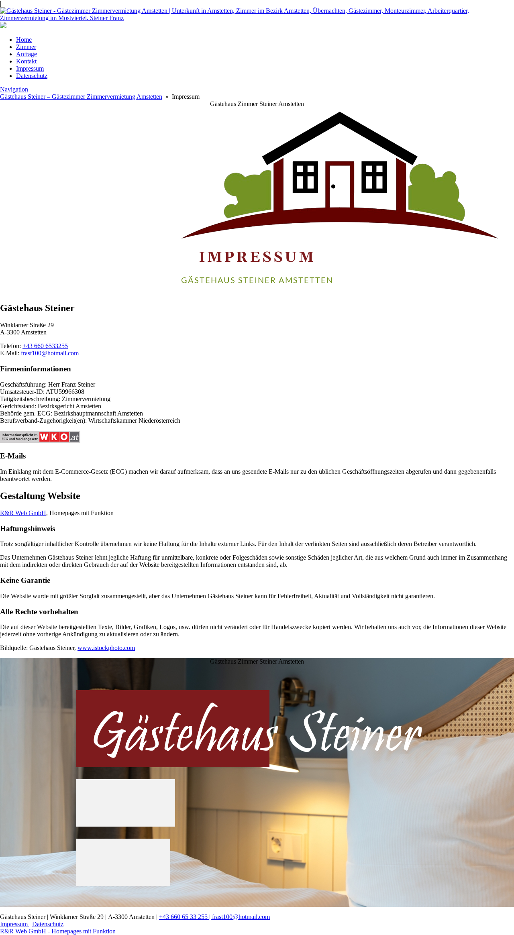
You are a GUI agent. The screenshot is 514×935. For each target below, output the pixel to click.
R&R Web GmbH (23, 512)
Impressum (30, 68)
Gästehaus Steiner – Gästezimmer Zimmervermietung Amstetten (81, 96)
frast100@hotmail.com (50, 353)
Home (24, 39)
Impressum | (15, 924)
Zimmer (26, 46)
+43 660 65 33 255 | (185, 916)
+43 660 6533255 (45, 345)
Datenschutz (31, 75)
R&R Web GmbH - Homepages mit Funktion (58, 931)
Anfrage (26, 54)
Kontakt (26, 61)
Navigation (14, 89)
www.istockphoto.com (106, 647)
